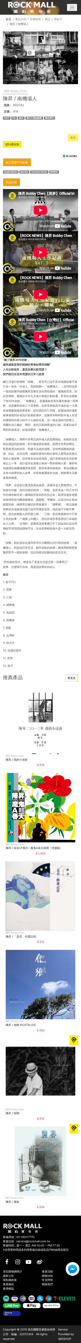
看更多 (71, 678)
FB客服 (72, 1269)
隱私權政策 (10, 1279)
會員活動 (47, 1271)
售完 (73, 137)
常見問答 (47, 1279)
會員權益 (8, 1288)
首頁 (8, 19)
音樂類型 (35, 19)
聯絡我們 (47, 1284)
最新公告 (8, 1275)
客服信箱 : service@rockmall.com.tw (26, 1241)
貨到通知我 (12, 144)
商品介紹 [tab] (11, 182)
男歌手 (58, 19)
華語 (47, 19)
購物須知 (47, 1275)
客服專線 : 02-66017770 (18, 1237)
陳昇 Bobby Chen (15, 91)
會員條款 (8, 1284)
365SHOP (64, 1338)
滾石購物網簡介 (12, 1271)
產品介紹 (20, 19)
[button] (72, 7)
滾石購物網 (32, 7)
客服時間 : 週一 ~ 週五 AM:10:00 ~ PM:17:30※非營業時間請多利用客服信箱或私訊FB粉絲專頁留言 (36, 1247)
